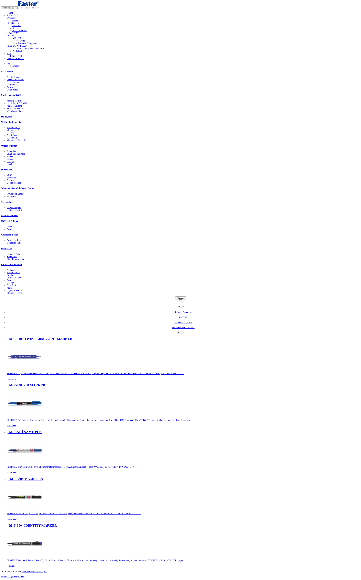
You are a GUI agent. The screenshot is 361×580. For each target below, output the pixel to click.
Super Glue (12, 256)
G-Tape (10, 161)
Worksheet (17, 51)
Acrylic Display (14, 207)
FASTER (16, 25)
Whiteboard (12, 196)
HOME (10, 13)
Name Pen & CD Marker (18, 103)
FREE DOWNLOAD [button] (17, 46)
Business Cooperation (28, 43)
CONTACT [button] (12, 35)
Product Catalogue (183, 312)
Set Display (6, 202)
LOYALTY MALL (15, 58)
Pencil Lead (12, 135)
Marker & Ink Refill (11, 95)
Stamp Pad (11, 151)
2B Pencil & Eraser (10, 221)
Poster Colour (13, 82)
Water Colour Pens (15, 79)
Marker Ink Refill (14, 106)
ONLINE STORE (15, 56)
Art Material (7, 71)
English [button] (10, 63)
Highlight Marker (14, 290)
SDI (14, 28)
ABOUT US (12, 15)
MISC (9, 175)
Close (180, 333)
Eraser (9, 229)
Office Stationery (9, 146)
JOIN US (16, 38)
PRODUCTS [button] (13, 23)
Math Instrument (9, 215)
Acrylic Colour (13, 77)
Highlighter (6, 116)
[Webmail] (20, 576)
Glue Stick (11, 285)
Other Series (7, 169)
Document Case (14, 183)
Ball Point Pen (13, 127)
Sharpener (11, 177)
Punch (9, 164)
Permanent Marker (15, 108)
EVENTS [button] (11, 18)
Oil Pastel (11, 84)
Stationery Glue (14, 254)
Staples (10, 159)
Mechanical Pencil (15, 130)
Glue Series (6, 248)
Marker (10, 288)
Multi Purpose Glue (15, 259)
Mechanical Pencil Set (17, 140)
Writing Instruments (11, 122)
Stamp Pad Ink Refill (16, 154)
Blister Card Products (11, 264)
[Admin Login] (8, 576)
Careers (21, 41)
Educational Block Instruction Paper (28, 48)
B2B (9, 53)
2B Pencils (11, 270)
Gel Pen (10, 132)
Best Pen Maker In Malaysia (34, 571)
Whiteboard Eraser (15, 194)
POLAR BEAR (19, 30)
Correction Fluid (14, 243)
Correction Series (9, 235)
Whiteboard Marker (15, 111)
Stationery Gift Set (15, 210)
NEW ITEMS (13, 33)
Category (180, 298)
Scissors (10, 180)
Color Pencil (12, 90)
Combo (10, 275)
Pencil (9, 226)
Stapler (10, 156)
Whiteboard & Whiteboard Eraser (17, 188)
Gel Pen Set (12, 138)
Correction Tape (14, 240)
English (15, 66)
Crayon (10, 87)
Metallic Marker (14, 101)
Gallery (15, 20)
